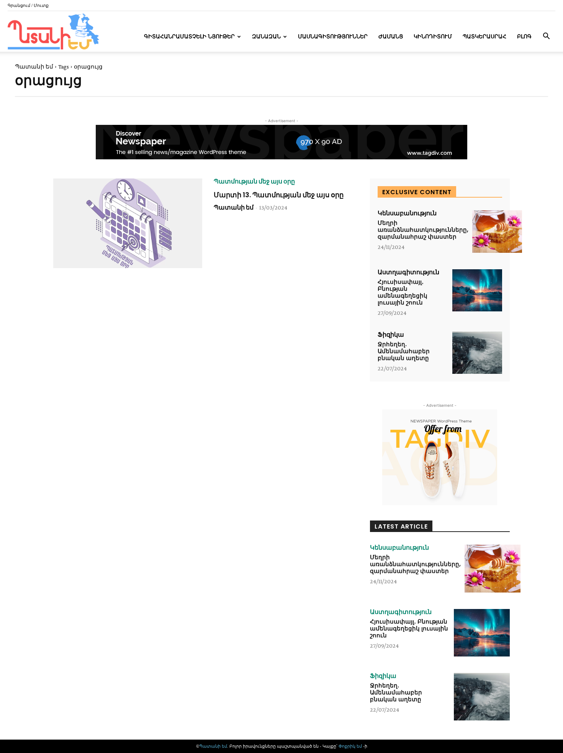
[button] (546, 37)
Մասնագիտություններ (333, 36)
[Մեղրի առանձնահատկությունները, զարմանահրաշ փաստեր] (497, 231)
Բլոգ (524, 36)
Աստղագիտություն (408, 272)
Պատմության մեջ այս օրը (254, 181)
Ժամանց (390, 36)
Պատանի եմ (34, 67)
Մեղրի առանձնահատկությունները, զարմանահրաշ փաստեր (423, 230)
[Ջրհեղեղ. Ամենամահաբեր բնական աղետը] (477, 353)
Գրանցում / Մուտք (28, 5)
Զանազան (266, 36)
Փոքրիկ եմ (351, 746)
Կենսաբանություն (407, 213)
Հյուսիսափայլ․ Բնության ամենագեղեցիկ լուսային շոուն (402, 292)
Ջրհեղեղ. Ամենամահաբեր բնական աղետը (404, 351)
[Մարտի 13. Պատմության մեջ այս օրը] (127, 223)
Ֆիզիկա (391, 335)
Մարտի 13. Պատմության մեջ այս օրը (279, 195)
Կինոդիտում (433, 36)
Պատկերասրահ (484, 36)
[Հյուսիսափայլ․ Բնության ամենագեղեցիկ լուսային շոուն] (477, 290)
